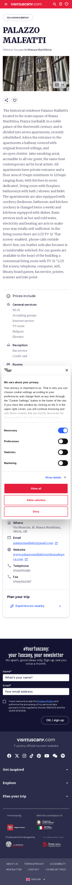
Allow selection (36, 499)
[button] (36, 770)
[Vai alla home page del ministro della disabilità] (49, 822)
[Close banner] (67, 370)
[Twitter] (17, 756)
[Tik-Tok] (31, 756)
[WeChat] (55, 756)
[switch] (63, 441)
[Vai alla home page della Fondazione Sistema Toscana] (20, 844)
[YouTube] (46, 756)
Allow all (36, 488)
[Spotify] (63, 756)
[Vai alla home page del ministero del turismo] (49, 827)
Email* (7, 685)
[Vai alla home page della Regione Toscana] (16, 827)
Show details (53, 477)
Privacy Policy (45, 701)
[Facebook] (9, 756)
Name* (7, 671)
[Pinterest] (39, 756)
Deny (36, 511)
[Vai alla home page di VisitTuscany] (26, 4)
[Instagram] (24, 756)
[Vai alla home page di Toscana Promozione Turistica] (53, 844)
